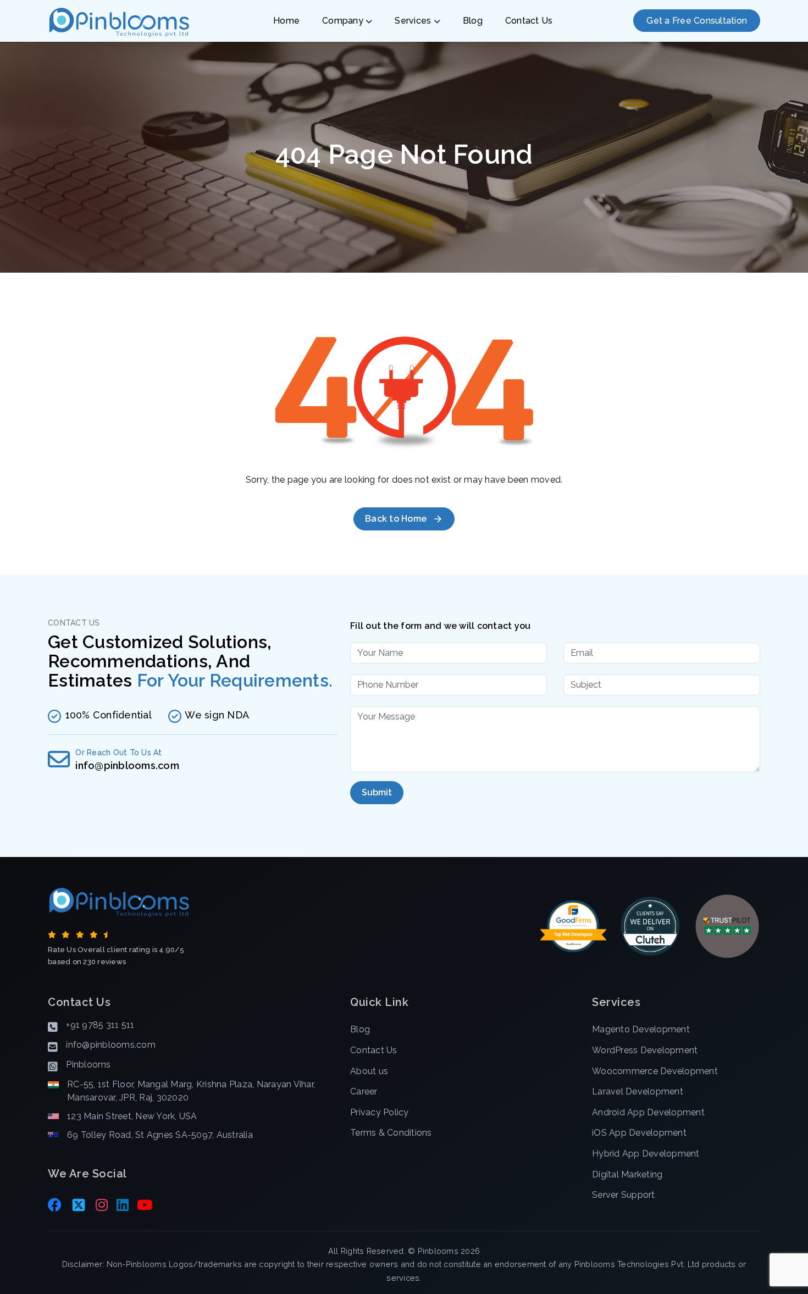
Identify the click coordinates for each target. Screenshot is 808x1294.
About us (369, 1071)
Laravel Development (637, 1091)
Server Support (623, 1195)
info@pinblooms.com (127, 765)
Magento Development (641, 1029)
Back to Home (396, 518)
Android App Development (648, 1112)
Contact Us (529, 20)
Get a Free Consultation (696, 20)
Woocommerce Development (655, 1071)
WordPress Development (645, 1050)
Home (286, 20)
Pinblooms (438, 1251)
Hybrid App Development (646, 1153)
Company (344, 20)
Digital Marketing (627, 1174)
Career (364, 1091)
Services (414, 20)
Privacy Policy (379, 1112)
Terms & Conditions (391, 1132)
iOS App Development (639, 1132)
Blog (473, 20)
